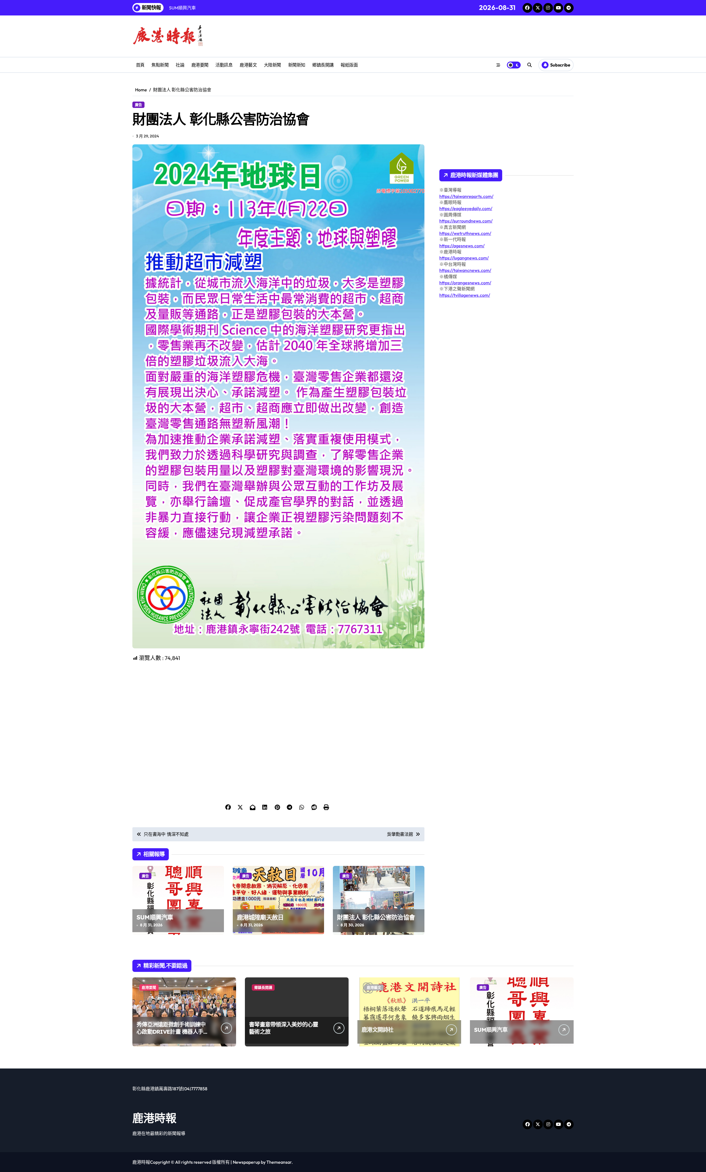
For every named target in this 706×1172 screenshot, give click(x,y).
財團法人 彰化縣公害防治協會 (376, 917)
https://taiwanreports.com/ (466, 196)
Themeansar (279, 1162)
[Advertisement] (279, 700)
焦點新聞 (160, 65)
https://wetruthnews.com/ (465, 233)
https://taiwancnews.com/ (465, 270)
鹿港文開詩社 (378, 1029)
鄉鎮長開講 (323, 65)
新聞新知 (296, 65)
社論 (180, 65)
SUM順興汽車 (155, 917)
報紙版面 (349, 65)
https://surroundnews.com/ (466, 221)
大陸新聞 (272, 65)
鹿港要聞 (199, 65)
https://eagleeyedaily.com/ (465, 208)
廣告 (138, 104)
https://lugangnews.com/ (464, 258)
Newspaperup (246, 1162)
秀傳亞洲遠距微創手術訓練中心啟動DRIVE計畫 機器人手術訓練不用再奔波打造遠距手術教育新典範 (172, 1035)
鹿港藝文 (248, 65)
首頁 (140, 65)
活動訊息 (223, 65)
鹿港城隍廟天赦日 (260, 917)
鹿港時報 (154, 1118)
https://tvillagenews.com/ (464, 295)
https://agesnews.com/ (462, 245)
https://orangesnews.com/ (465, 282)
